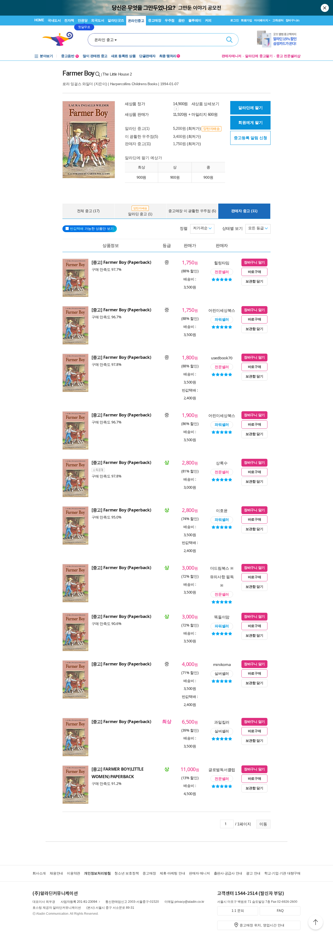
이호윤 (221, 510)
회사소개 (39, 873)
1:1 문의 (238, 911)
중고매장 (154, 20)
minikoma (222, 664)
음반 (181, 20)
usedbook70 (222, 357)
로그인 (234, 20)
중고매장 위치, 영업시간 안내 (262, 925)
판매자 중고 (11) (244, 211)
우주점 (170, 20)
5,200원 (179, 128)
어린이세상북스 (221, 310)
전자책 (69, 20)
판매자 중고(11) (138, 144)
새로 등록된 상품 (123, 56)
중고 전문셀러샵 (288, 56)
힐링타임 (221, 262)
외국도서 (97, 20)
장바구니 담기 (254, 262)
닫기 (325, 8)
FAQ (280, 911)
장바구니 (292, 20)
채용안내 (56, 873)
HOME (39, 20)
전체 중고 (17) (88, 211)
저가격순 (201, 228)
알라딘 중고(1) (137, 128)
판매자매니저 (232, 56)
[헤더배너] (278, 39)
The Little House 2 (117, 74)
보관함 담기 (254, 281)
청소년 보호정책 (126, 873)
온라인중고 (136, 21)
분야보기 (46, 56)
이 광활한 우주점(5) (141, 136)
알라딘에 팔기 (250, 107)
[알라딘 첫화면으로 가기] (60, 39)
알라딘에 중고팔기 (259, 56)
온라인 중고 (104, 40)
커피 (208, 20)
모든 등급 (256, 228)
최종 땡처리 (169, 56)
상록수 (221, 463)
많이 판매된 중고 (95, 56)
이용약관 (73, 873)
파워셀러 (222, 319)
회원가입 (246, 20)
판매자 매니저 (199, 873)
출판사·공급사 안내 (228, 873)
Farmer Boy (78, 73)
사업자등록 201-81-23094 (79, 902)
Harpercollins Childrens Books (133, 84)
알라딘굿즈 (116, 20)
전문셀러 (222, 272)
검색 (229, 39)
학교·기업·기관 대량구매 (282, 873)
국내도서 (54, 20)
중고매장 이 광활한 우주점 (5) (192, 211)
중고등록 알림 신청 (250, 138)
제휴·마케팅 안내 (172, 873)
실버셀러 (222, 673)
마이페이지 (261, 20)
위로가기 (315, 923)
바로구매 (254, 272)
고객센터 (278, 20)
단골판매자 (147, 56)
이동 (263, 824)
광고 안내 (253, 873)
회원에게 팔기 (250, 122)
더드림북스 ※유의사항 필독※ (222, 576)
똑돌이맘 (221, 616)
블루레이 (194, 20)
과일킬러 (221, 722)
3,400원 (179, 136)
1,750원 (179, 144)
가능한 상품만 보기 (92, 229)
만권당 (83, 20)
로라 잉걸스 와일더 (77, 84)
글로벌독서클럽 (221, 769)
